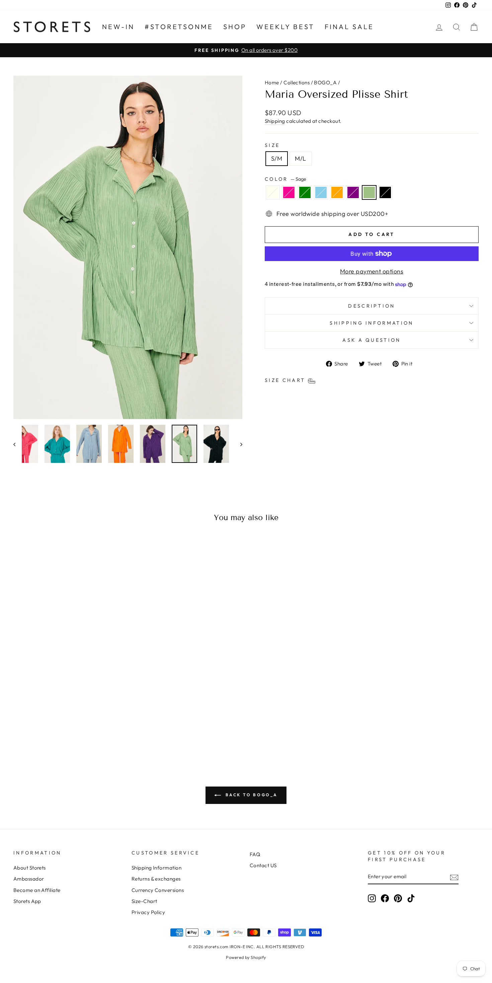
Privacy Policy (148, 912)
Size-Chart (144, 901)
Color (285, 179)
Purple (353, 192)
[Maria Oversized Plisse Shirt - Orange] (73, 730)
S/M (276, 158)
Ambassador (28, 879)
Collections (296, 82)
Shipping (275, 121)
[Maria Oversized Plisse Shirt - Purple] (82, 730)
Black (385, 192)
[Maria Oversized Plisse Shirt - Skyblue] (64, 730)
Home (272, 82)
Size (272, 145)
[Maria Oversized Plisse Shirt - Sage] (91, 730)
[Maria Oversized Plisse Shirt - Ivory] (37, 730)
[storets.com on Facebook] (385, 898)
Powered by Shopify (246, 957)
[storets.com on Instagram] (372, 898)
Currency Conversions (158, 890)
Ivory (272, 192)
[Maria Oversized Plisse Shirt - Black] (100, 730)
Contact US (263, 865)
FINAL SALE (349, 26)
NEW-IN (118, 26)
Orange (337, 192)
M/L (300, 158)
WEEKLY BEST (285, 26)
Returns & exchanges (156, 879)
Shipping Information (156, 868)
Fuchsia (289, 192)
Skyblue (321, 192)
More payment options (371, 271)
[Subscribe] (454, 877)
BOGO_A (325, 82)
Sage (369, 192)
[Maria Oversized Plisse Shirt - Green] (55, 730)
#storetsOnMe (179, 26)
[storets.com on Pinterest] (398, 898)
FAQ (255, 854)
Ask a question (371, 340)
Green (305, 192)
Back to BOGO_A (251, 794)
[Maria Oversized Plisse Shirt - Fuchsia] (46, 730)
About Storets (29, 868)
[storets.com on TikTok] (411, 898)
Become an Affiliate (37, 890)
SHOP (234, 26)
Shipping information (371, 323)
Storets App (27, 901)
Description (371, 306)
